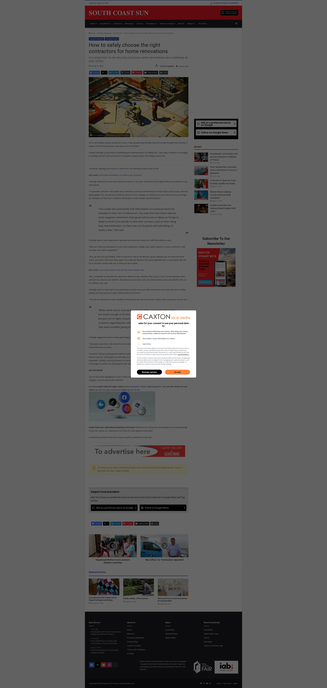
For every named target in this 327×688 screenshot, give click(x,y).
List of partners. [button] (183, 354)
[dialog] (163, 344)
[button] (163, 344)
